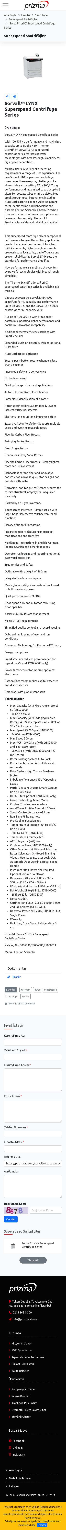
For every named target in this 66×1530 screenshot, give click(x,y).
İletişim (14, 1486)
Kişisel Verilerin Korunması (28, 1357)
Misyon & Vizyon (22, 1343)
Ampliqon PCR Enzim (24, 1403)
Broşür (17, 976)
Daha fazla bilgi (27, 1525)
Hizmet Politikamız (23, 1364)
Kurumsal (15, 1333)
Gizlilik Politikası (20, 1478)
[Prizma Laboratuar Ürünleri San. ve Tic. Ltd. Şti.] (33, 4)
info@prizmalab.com (25, 1319)
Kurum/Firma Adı (14, 1035)
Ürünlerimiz (17, 1379)
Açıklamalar (11, 1171)
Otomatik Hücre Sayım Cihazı (29, 1409)
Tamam (42, 1525)
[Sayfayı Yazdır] (14, 96)
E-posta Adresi (13, 1142)
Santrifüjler (42, 15)
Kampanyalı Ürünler (24, 1389)
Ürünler (25, 15)
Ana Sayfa (10, 15)
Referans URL (12, 1156)
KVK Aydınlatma (22, 1350)
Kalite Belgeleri (20, 1370)
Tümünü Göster (21, 1416)
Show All (33, 1260)
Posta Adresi (12, 1096)
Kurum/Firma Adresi (16, 1065)
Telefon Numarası (15, 1127)
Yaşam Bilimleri (21, 1396)
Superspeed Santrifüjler (23, 19)
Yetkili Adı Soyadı (14, 1050)
